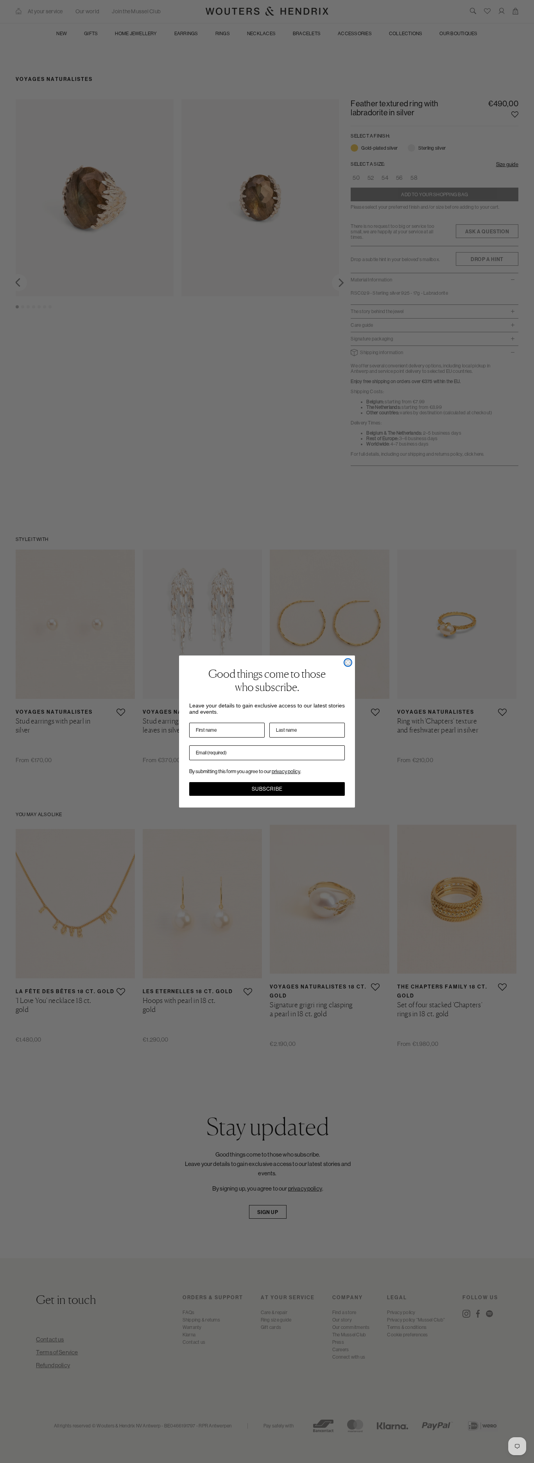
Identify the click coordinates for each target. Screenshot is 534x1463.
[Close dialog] (348, 662)
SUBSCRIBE (267, 789)
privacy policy (286, 771)
